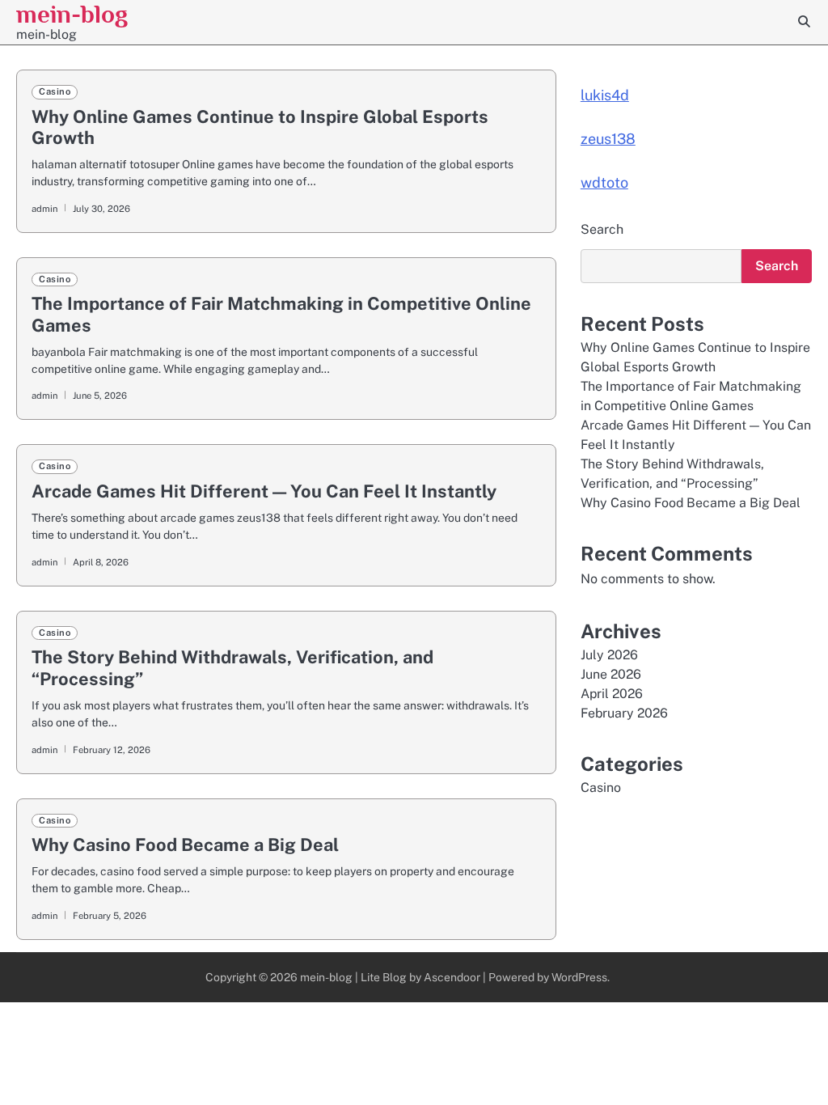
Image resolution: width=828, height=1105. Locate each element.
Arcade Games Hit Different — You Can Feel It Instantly (264, 491)
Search (602, 229)
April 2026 (612, 693)
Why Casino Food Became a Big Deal (185, 844)
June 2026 (611, 674)
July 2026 (609, 655)
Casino (54, 91)
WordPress (579, 977)
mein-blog (72, 14)
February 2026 (624, 713)
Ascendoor (452, 977)
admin (44, 208)
